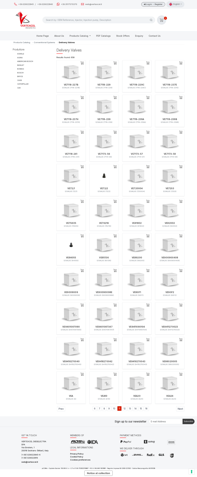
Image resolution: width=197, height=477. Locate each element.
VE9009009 (71, 292)
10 (114, 408)
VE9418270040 (71, 361)
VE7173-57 (137, 154)
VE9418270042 (104, 361)
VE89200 (137, 257)
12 (125, 408)
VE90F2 (169, 292)
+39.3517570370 (69, 4)
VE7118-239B (170, 119)
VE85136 (104, 257)
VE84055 (71, 257)
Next (180, 408)
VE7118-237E (170, 85)
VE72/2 (104, 188)
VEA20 (137, 396)
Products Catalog (79, 36)
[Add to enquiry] (82, 63)
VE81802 (137, 223)
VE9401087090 (71, 327)
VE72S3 (170, 188)
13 (130, 408)
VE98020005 (169, 361)
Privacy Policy (76, 454)
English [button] (176, 4)
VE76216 (104, 223)
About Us (59, 36)
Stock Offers (123, 36)
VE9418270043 (137, 361)
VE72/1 (71, 188)
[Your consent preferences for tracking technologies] (192, 472)
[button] (161, 20)
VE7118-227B (71, 85)
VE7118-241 (71, 154)
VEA (71, 396)
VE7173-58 (170, 154)
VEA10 (104, 396)
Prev (61, 408)
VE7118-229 (104, 85)
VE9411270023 (170, 327)
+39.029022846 (45, 4)
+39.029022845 (26, 4)
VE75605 (71, 223)
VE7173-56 (104, 154)
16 (146, 408)
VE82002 (170, 223)
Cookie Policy (76, 456)
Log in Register (154, 4)
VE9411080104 (137, 327)
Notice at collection (98, 473)
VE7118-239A (137, 119)
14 (135, 408)
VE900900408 (169, 257)
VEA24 (169, 396)
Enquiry (139, 36)
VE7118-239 (104, 119)
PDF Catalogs (103, 36)
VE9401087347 (103, 327)
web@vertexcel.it (93, 4)
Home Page (42, 36)
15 (141, 408)
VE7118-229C (137, 85)
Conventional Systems (44, 42)
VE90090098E (104, 292)
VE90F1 (137, 292)
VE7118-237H (71, 119)
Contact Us (155, 36)
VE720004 (137, 188)
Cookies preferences (80, 460)
